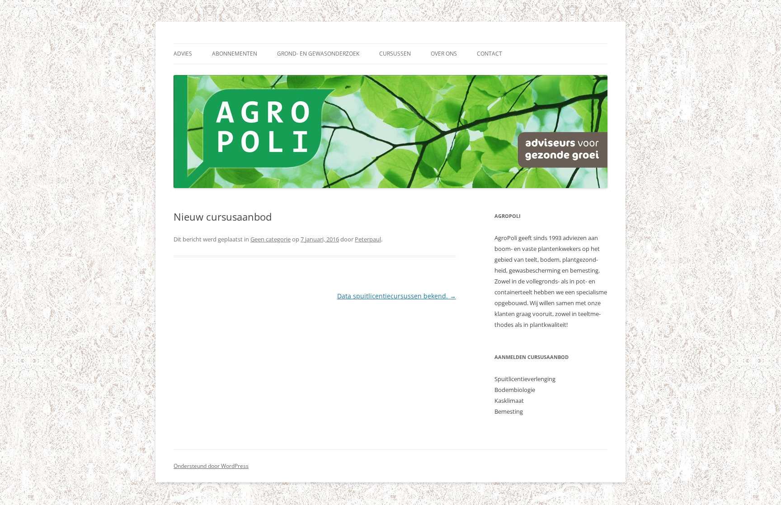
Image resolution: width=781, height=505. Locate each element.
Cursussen (395, 53)
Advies (183, 53)
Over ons (444, 53)
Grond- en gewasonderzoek (318, 53)
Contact (489, 53)
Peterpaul (368, 239)
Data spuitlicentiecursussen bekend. (396, 296)
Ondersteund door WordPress (211, 466)
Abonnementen (234, 53)
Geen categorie (270, 239)
